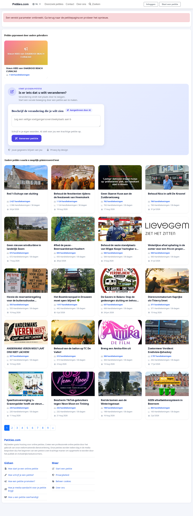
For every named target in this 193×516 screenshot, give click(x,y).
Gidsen (8, 463)
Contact (70, 4)
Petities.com (20, 4)
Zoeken (96, 4)
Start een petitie (170, 4)
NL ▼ (38, 4)
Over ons (81, 4)
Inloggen (150, 4)
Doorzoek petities (54, 4)
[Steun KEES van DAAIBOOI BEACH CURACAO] (26, 59)
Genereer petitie (28, 138)
